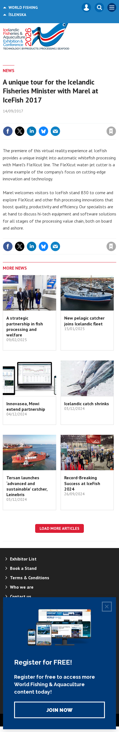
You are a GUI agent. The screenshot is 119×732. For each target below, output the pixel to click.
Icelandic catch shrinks (86, 403)
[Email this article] (55, 131)
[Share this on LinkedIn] (32, 131)
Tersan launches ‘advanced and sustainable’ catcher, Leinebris (26, 486)
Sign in (46, 119)
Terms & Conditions (29, 577)
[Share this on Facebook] (8, 131)
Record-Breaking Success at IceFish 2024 (82, 483)
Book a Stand (23, 568)
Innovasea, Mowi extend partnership (25, 406)
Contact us (20, 596)
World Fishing (23, 7)
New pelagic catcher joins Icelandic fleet (84, 320)
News (8, 70)
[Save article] (111, 131)
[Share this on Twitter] (20, 131)
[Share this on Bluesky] (43, 131)
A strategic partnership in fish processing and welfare (24, 326)
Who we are (21, 587)
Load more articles (59, 528)
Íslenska (17, 14)
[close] (115, 119)
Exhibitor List (23, 559)
